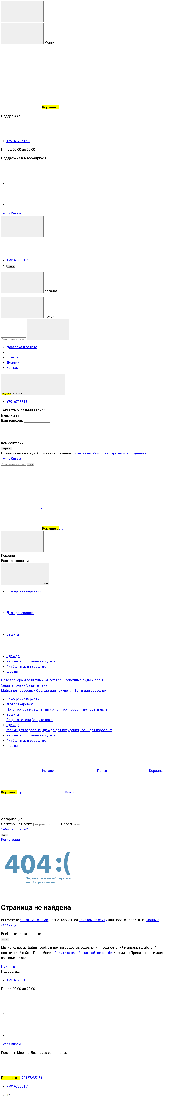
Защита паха (36, 685)
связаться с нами (34, 920)
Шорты (12, 746)
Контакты (14, 368)
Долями (12, 362)
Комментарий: (13, 443)
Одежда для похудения (55, 690)
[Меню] (22, 11)
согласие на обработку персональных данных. (109, 453)
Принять (8, 966)
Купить (5, 939)
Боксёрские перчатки (23, 699)
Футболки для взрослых (26, 740)
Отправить (6, 449)
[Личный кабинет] (21, 485)
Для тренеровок (19, 704)
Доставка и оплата (21, 347)
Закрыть (11, 266)
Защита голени (13, 685)
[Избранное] (62, 507)
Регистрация (11, 840)
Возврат (13, 357)
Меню (45, 583)
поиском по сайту (93, 920)
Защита (12, 715)
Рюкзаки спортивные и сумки (30, 735)
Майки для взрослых (18, 690)
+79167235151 (18, 141)
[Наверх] (21, 814)
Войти (4, 835)
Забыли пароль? (14, 829)
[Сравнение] (21, 507)
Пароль (67, 824)
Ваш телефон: (12, 420)
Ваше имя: (9, 415)
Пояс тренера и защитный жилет (28, 680)
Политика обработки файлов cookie (83, 953)
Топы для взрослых (90, 690)
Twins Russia (11, 213)
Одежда (12, 725)
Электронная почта (17, 824)
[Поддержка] (22, 226)
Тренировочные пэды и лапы (79, 680)
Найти (30, 464)
